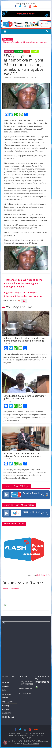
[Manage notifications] (5, 743)
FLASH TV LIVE (8, 717)
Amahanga (9, 51)
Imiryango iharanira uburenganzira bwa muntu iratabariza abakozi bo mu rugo (24, 339)
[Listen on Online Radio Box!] (47, 494)
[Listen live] (6, 494)
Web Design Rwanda (31, 743)
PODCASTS (6, 713)
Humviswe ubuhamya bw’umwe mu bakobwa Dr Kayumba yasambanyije (22, 455)
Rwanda (34, 51)
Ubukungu (6, 705)
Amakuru (19, 51)
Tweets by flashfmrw (10, 588)
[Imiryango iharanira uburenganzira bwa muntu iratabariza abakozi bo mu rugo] (25, 312)
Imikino (5, 698)
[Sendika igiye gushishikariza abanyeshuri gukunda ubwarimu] (25, 370)
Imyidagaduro (7, 701)
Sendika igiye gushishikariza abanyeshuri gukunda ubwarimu (25, 397)
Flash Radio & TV (43, 575)
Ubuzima (5, 709)
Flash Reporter (20, 77)
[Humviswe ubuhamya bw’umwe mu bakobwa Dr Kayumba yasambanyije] (25, 428)
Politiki (27, 51)
